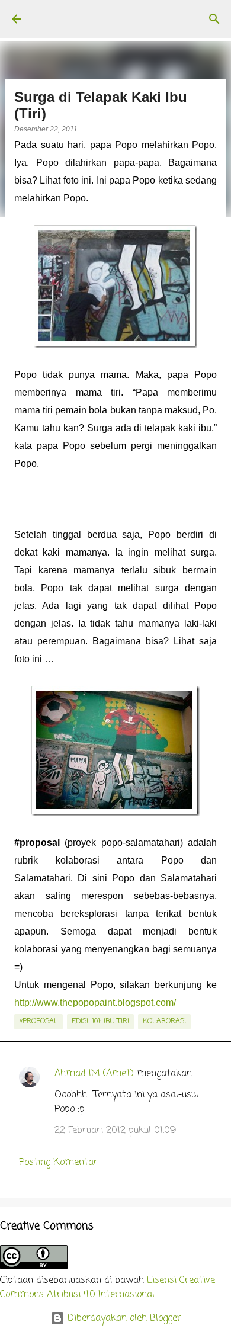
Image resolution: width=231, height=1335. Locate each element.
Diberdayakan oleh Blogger (123, 1318)
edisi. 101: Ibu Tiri (100, 1021)
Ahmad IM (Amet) (94, 1074)
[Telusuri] (214, 19)
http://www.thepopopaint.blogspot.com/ (95, 1002)
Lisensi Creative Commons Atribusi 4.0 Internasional (107, 1287)
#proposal (38, 1021)
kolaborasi (164, 1021)
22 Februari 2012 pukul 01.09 (115, 1131)
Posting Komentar (58, 1163)
